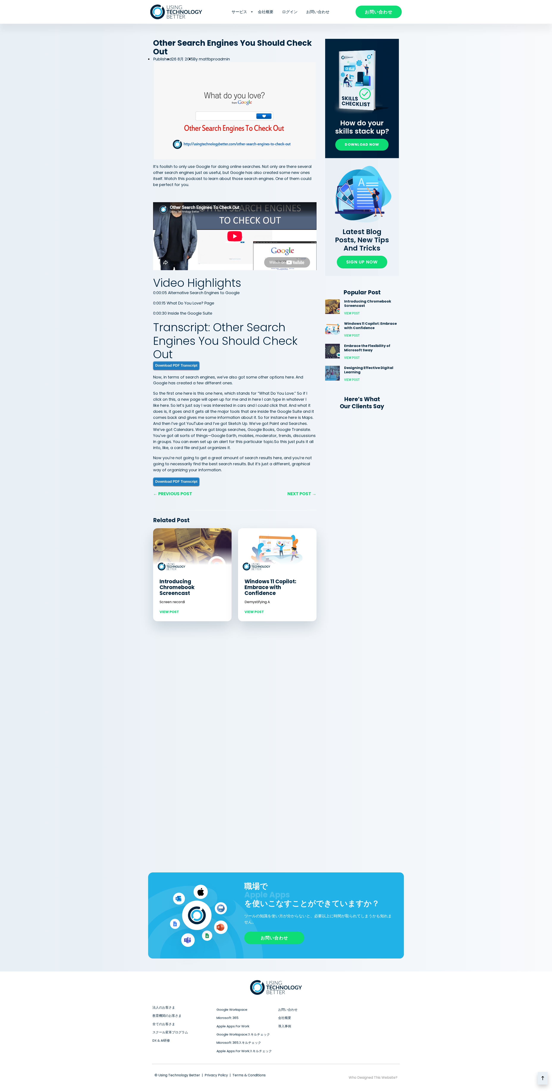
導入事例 (284, 1026)
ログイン (290, 11)
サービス (239, 11)
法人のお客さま (163, 1007)
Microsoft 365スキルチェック (238, 1042)
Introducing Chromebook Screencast (177, 587)
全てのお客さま (163, 1024)
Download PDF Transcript (176, 365)
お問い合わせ (317, 11)
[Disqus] (235, 685)
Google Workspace (231, 1009)
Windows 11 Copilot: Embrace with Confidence (270, 587)
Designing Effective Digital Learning (368, 370)
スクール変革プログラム (170, 1032)
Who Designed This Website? (373, 1077)
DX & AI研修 (161, 1040)
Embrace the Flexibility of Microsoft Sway (367, 348)
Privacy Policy (216, 1075)
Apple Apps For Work (232, 1026)
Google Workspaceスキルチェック (243, 1034)
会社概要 (265, 11)
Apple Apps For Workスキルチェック (244, 1051)
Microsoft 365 (227, 1017)
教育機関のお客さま (167, 1015)
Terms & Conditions (249, 1075)
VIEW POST (169, 611)
